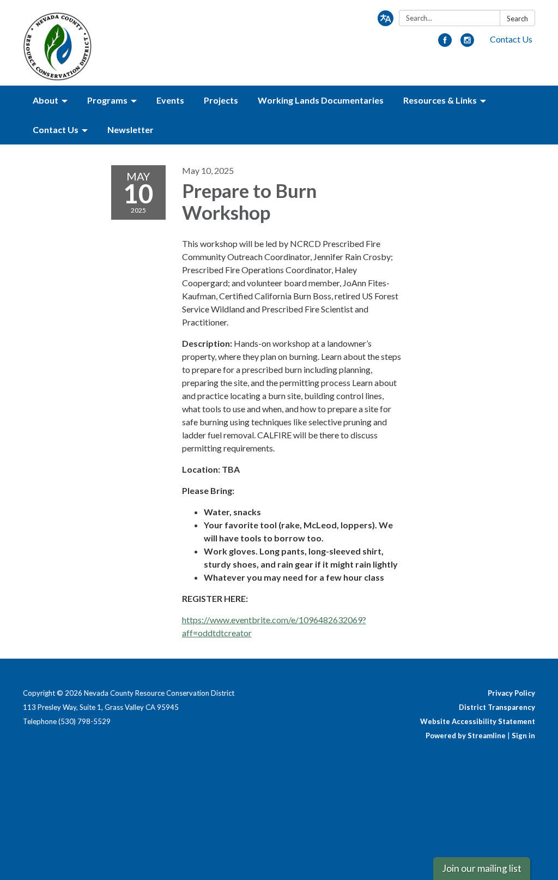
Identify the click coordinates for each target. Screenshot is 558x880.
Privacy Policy (511, 693)
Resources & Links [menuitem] (440, 100)
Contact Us (511, 39)
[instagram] (467, 43)
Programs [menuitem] (107, 100)
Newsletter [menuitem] (130, 129)
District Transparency (497, 707)
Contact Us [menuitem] (55, 129)
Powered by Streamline (466, 735)
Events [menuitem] (170, 100)
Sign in (523, 735)
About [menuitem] (45, 100)
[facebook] (445, 43)
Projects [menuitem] (221, 100)
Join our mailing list (481, 868)
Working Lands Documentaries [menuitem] (321, 100)
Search (517, 18)
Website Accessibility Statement (477, 721)
